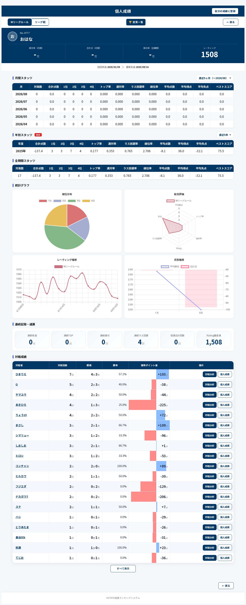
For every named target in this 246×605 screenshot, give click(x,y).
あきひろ (21, 405)
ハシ (18, 517)
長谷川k (20, 537)
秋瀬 (18, 547)
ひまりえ (21, 374)
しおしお (21, 445)
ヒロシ (20, 456)
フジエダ (21, 486)
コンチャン (22, 466)
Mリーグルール (20, 22)
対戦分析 (209, 374)
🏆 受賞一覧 (136, 22)
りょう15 (21, 415)
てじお (20, 558)
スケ (18, 507)
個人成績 (224, 374)
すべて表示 (123, 568)
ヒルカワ (21, 476)
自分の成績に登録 (225, 11)
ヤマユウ (21, 394)
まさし (20, 425)
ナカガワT (22, 496)
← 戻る (231, 22)
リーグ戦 (40, 22)
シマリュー (22, 435)
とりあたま (22, 527)
